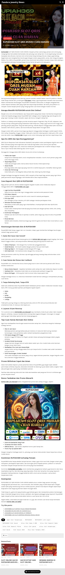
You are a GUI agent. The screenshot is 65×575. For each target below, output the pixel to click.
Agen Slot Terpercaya (14, 520)
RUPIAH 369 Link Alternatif (9, 382)
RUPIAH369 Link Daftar (15, 469)
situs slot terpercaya (47, 526)
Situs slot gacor (30, 526)
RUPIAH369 (7, 38)
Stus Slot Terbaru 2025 (36, 530)
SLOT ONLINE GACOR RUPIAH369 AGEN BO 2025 (9, 561)
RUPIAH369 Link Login (22, 187)
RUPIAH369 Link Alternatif (23, 312)
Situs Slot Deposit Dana (48, 523)
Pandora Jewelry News (13, 2)
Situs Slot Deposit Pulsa (12, 526)
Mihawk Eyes (9, 45)
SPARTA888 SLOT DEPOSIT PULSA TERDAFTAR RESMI (20, 509)
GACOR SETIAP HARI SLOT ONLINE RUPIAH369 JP (28, 561)
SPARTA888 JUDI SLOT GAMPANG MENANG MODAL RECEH (22, 515)
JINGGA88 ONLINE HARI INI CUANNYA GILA (18, 511)
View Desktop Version (33, 571)
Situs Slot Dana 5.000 (29, 523)
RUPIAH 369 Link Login (40, 239)
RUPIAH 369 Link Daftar (14, 501)
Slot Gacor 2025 (19, 530)
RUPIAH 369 (19, 135)
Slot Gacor (6, 530)
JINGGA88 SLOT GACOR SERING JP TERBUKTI (18, 513)
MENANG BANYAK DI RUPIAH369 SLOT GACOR (47, 561)
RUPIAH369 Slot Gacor (10, 523)
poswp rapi (5, 565)
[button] (63, 2)
